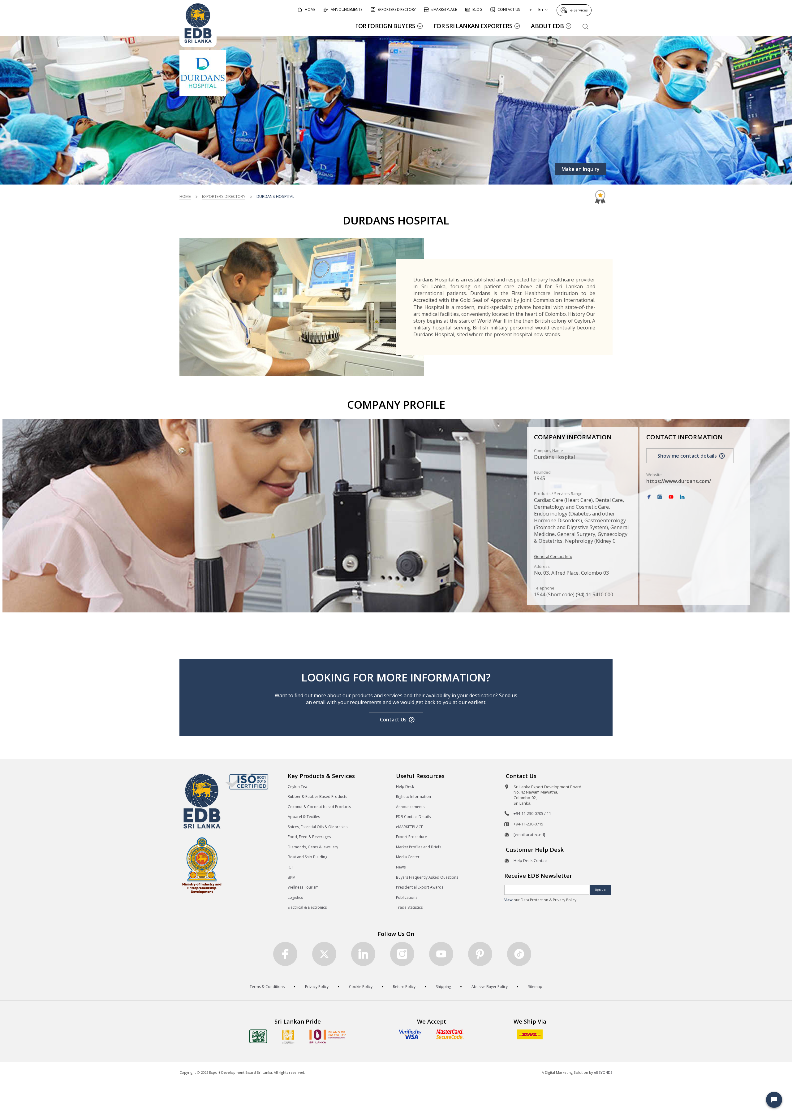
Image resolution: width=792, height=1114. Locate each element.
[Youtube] (441, 954)
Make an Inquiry (581, 169)
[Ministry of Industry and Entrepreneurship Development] (201, 865)
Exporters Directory (223, 196)
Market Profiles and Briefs (418, 847)
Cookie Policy (360, 986)
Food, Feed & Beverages (309, 836)
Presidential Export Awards (419, 887)
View (508, 900)
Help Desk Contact (531, 860)
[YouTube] (671, 497)
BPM (291, 877)
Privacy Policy (317, 986)
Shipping (443, 986)
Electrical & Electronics (307, 907)
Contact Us (393, 719)
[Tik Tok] (519, 954)
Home (185, 196)
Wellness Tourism (303, 887)
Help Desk (405, 786)
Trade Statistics (409, 907)
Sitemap (535, 986)
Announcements (410, 806)
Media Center (408, 856)
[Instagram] (659, 497)
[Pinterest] (480, 954)
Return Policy (404, 986)
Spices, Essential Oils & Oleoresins (317, 826)
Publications (406, 897)
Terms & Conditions (267, 986)
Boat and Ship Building (307, 856)
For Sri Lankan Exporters (473, 26)
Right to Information (413, 796)
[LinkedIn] (682, 497)
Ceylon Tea (297, 786)
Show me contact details (687, 455)
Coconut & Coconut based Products (319, 806)
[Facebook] (649, 497)
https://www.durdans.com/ (678, 481)
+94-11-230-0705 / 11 (532, 813)
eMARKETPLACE (409, 826)
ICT (290, 867)
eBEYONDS (603, 1072)
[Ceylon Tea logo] (258, 1036)
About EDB (547, 26)
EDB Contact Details (413, 816)
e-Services (579, 10)
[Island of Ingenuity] (327, 1036)
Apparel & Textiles (304, 816)
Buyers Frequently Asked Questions (427, 877)
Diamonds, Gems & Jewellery (313, 847)
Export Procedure (411, 836)
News (401, 867)
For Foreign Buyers (385, 26)
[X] (324, 954)
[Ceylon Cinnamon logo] (288, 1036)
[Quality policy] (246, 781)
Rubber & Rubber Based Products (317, 796)
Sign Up (600, 890)
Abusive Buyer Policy (489, 986)
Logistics (295, 897)
